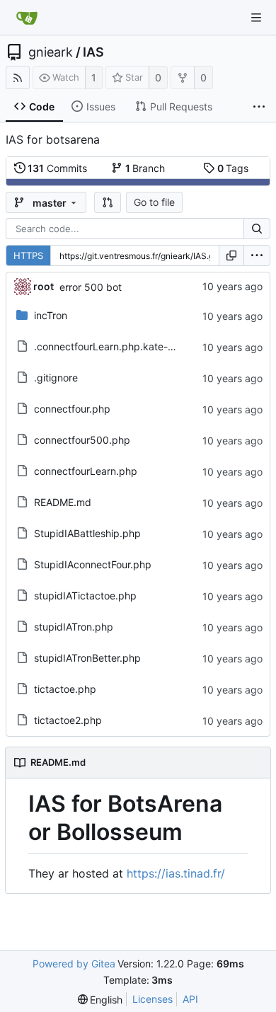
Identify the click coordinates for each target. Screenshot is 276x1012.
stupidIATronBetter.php (87, 658)
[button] (107, 202)
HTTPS (28, 255)
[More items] (259, 107)
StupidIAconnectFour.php (92, 564)
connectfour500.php (82, 440)
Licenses (152, 999)
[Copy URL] (231, 255)
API (190, 999)
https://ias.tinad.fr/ (176, 873)
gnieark (50, 52)
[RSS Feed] (18, 77)
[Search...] (256, 228)
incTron (50, 315)
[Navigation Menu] (256, 17)
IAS (93, 52)
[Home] (27, 17)
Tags (233, 168)
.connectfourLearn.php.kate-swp (110, 346)
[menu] (256, 255)
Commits (57, 168)
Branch (145, 168)
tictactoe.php (65, 689)
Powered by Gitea (74, 964)
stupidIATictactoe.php (85, 596)
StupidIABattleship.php (87, 533)
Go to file (154, 202)
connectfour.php (72, 409)
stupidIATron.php (73, 627)
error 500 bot (90, 287)
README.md (62, 502)
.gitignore (56, 378)
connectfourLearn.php (85, 471)
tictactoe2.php (68, 720)
